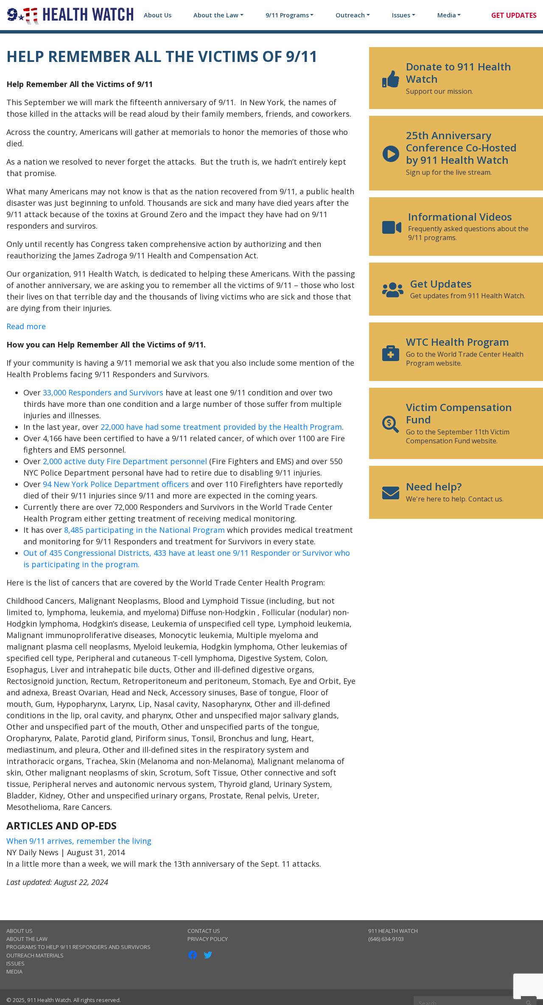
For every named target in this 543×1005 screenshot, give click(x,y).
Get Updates (514, 15)
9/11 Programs (287, 15)
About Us (157, 15)
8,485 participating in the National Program (144, 530)
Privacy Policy (208, 939)
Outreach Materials (35, 955)
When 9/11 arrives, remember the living (78, 841)
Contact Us (204, 931)
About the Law (215, 15)
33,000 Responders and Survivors (103, 392)
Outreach (350, 15)
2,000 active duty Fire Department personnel (125, 461)
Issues (401, 15)
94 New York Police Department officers (116, 484)
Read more (26, 326)
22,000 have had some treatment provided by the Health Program (221, 427)
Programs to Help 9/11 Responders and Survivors (78, 947)
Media (446, 15)
